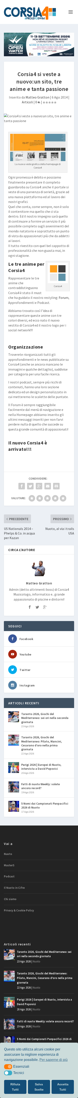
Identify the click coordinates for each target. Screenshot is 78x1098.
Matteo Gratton (37, 97)
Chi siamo (10, 899)
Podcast (9, 876)
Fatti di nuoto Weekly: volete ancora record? (40, 786)
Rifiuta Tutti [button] (15, 1087)
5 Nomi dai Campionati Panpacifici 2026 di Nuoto (44, 805)
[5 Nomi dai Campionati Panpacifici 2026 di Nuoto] (13, 806)
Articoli (27, 102)
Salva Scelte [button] (39, 1087)
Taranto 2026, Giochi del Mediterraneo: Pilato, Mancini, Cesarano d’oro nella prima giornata (41, 743)
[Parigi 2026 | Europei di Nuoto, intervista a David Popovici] (13, 767)
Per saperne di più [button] (53, 1060)
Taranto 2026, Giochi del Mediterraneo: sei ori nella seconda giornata (44, 718)
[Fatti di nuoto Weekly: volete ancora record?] (13, 786)
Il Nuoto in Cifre (14, 888)
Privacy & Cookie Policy (19, 910)
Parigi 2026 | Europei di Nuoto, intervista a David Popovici (41, 767)
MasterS (9, 865)
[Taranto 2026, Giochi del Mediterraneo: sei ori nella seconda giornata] (13, 716)
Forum (63, 297)
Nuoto (8, 854)
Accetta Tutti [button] (62, 1087)
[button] (8, 1066)
